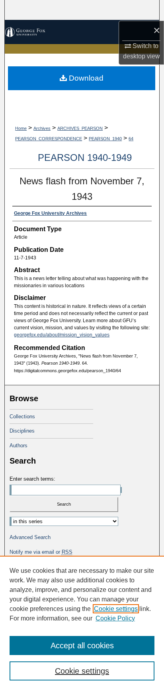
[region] (82, 623)
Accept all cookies (82, 645)
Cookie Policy (115, 618)
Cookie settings (116, 608)
